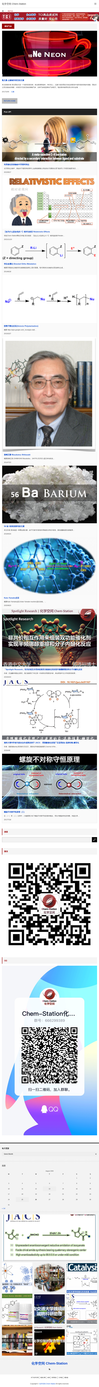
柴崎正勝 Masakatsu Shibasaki (17, 455)
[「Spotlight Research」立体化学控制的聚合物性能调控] (49, 1340)
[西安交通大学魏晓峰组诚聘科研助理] (49, 1309)
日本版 (61, 1377)
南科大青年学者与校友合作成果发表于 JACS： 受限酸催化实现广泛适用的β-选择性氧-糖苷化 (41, 743)
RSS (49, 1369)
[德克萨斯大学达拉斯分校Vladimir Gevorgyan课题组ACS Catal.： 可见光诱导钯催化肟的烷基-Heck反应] (82, 1277)
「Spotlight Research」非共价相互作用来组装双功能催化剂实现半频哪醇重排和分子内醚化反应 (43, 669)
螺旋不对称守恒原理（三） (15, 812)
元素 (12, 92)
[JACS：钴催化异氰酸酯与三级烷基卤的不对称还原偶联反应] (49, 1238)
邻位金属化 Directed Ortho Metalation (20, 264)
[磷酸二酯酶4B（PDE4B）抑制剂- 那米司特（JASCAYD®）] (17, 1309)
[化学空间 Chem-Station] (14, 4)
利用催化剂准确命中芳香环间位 (16, 164)
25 (22, 1199)
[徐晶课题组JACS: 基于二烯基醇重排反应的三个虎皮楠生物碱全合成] (82, 1309)
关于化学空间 (35, 1377)
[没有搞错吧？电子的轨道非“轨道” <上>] (17, 1277)
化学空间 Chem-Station (49, 1363)
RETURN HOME (9, 101)
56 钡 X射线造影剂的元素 (14, 526)
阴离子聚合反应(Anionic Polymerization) (21, 326)
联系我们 (54, 1377)
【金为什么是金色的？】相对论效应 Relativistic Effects (27, 232)
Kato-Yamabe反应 (11, 598)
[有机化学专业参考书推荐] (17, 1340)
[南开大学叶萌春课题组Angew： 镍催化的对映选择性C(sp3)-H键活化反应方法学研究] (82, 1340)
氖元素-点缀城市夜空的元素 (13, 80)
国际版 (66, 1377)
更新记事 (43, 1377)
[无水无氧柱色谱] (49, 1277)
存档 (48, 1377)
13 (49, 1189)
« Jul (3, 1208)
